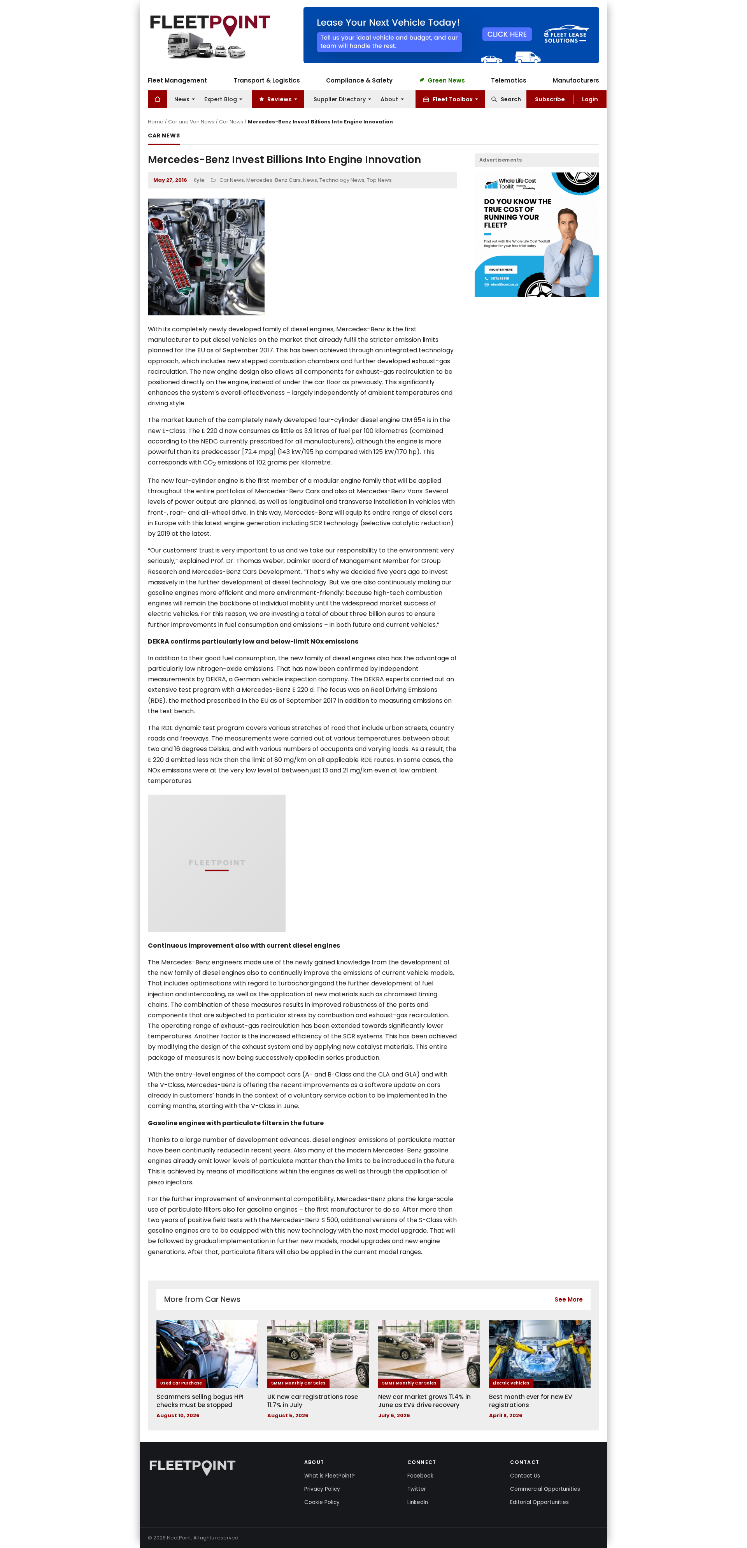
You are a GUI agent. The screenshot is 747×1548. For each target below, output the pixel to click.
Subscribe (550, 99)
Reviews (279, 99)
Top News (379, 180)
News (181, 99)
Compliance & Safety (359, 80)
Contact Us (525, 1475)
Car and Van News (191, 121)
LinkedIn (417, 1502)
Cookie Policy (322, 1502)
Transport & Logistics (266, 80)
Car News (231, 121)
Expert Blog (220, 99)
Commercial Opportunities (545, 1489)
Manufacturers (576, 80)
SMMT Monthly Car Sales (298, 1383)
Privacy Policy (322, 1489)
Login (590, 99)
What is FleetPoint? (329, 1475)
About (389, 99)
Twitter (416, 1489)
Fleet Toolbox (453, 99)
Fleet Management (177, 80)
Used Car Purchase (181, 1383)
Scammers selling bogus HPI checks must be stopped (200, 1401)
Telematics (508, 80)
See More (568, 1299)
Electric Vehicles (511, 1383)
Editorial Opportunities (539, 1502)
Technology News (342, 180)
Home (155, 121)
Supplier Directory (340, 99)
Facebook (420, 1475)
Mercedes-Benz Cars (273, 180)
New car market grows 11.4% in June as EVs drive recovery (424, 1401)
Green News (446, 80)
